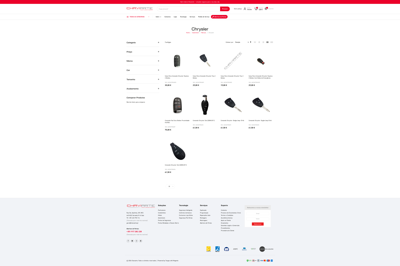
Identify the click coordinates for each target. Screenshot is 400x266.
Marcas (203, 32)
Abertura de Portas (220, 17)
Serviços (192, 17)
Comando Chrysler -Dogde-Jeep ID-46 (260, 120)
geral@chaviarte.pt (132, 223)
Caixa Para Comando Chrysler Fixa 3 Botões (232, 77)
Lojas (175, 17)
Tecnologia (183, 17)
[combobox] (193, 9)
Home (188, 32)
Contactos (167, 17)
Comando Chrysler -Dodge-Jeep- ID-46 (232, 120)
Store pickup (238, 9)
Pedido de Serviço (203, 17)
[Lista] (255, 42)
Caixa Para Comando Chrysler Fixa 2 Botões (204, 77)
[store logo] (140, 8)
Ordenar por (229, 42)
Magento (175, 260)
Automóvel (195, 32)
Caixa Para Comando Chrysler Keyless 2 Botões (177, 77)
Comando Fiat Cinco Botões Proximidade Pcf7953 (177, 121)
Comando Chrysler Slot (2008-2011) (204, 120)
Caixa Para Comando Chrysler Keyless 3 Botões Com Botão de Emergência (261, 77)
